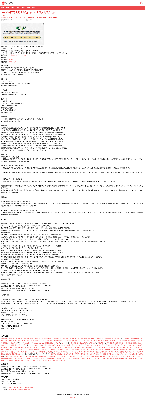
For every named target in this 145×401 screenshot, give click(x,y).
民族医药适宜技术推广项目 (88, 341)
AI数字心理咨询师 (73, 358)
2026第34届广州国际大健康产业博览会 (20, 390)
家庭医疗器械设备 (57, 354)
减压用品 (10, 361)
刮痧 (53, 345)
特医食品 (108, 338)
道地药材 (37, 338)
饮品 (31, 338)
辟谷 (10, 347)
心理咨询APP (61, 358)
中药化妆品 (25, 343)
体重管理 (30, 349)
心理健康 (28, 358)
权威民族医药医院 (46, 341)
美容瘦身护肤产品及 (90, 345)
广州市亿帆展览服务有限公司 (18, 55)
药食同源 (4, 338)
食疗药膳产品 (85, 338)
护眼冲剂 (115, 356)
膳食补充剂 (99, 349)
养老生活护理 (89, 347)
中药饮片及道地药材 (15, 338)
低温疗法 (37, 347)
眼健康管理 (18, 358)
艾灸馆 (123, 345)
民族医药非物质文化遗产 (127, 341)
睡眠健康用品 (19, 361)
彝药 (14, 341)
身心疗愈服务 (133, 358)
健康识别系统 (119, 352)
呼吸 (137, 347)
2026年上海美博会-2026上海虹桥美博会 (20, 387)
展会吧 (10, 4)
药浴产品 (74, 345)
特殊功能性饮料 (77, 349)
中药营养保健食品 (97, 338)
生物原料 (65, 343)
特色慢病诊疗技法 (36, 345)
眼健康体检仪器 (96, 356)
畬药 (19, 341)
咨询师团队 (95, 358)
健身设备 (115, 349)
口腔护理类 (137, 343)
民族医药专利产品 (71, 341)
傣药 (10, 341)
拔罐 (49, 345)
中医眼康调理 (71, 356)
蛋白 (84, 349)
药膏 (109, 356)
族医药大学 (14, 343)
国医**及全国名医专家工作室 (107, 341)
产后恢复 (4, 347)
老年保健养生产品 (112, 347)
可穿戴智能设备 (50, 358)
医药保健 (12, 60)
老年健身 (122, 347)
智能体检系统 (129, 352)
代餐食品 (45, 349)
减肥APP (4, 352)
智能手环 (131, 349)
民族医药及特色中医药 (131, 338)
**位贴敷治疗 (81, 356)
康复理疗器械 (68, 354)
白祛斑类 (84, 343)
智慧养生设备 (15, 352)
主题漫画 (62, 361)
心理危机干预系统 (121, 358)
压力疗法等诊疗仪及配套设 (50, 347)
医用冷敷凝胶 (60, 356)
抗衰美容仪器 (93, 354)
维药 (23, 341)
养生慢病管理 (69, 347)
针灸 (44, 345)
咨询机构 (87, 358)
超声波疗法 (28, 347)
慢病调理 (139, 345)
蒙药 (5, 341)
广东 (10, 62)
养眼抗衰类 (74, 343)
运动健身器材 (119, 354)
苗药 (32, 341)
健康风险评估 (25, 352)
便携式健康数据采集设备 (14, 354)
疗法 (98, 345)
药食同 (72, 338)
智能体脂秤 (123, 349)
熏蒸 (68, 345)
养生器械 (103, 354)
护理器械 (110, 354)
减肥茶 (60, 349)
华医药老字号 (59, 341)
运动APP (139, 349)
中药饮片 (27, 338)
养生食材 (66, 338)
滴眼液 (122, 356)
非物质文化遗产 (18, 347)
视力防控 (9, 356)
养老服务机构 (79, 347)
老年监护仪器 (129, 354)
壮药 (28, 341)
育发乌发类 (101, 343)
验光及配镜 (136, 356)
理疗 (103, 345)
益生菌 (92, 349)
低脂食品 (37, 349)
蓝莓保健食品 (43, 356)
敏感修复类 (128, 343)
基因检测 (21, 349)
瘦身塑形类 (119, 343)
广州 (15, 62)
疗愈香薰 (28, 361)
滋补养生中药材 (47, 338)
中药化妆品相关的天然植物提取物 (41, 343)
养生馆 (117, 345)
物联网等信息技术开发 (91, 352)
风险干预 (34, 352)
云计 (69, 352)
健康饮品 (67, 349)
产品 (127, 347)
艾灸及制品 (110, 345)
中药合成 (57, 343)
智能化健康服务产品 (106, 352)
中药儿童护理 (11, 345)
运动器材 (108, 349)
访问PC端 (72, 397)
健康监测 (42, 352)
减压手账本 (54, 361)
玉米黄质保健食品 (31, 356)
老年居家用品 (100, 347)
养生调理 (49, 352)
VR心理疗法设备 (38, 358)
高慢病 (6, 349)
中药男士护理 (22, 345)
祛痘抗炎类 (92, 343)
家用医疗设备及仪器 (81, 354)
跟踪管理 (57, 352)
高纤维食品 (53, 349)
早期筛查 (13, 349)
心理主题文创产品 (43, 361)
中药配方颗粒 (116, 338)
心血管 (132, 347)
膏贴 (80, 345)
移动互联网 (78, 352)
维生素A (52, 356)
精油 (58, 345)
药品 (104, 356)
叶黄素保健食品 (19, 356)
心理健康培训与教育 (107, 358)
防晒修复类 (110, 343)
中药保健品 (57, 338)
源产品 (77, 338)
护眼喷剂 (129, 356)
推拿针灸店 (130, 345)
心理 (82, 358)
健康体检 (64, 352)
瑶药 (36, 341)
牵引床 (63, 345)
